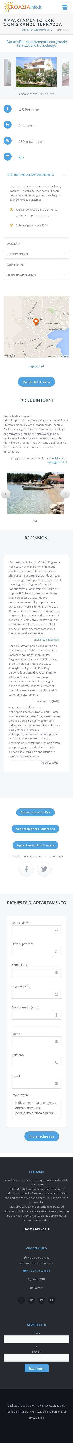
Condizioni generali (18, 1411)
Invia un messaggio (38, 1270)
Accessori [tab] (14, 243)
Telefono (18, 1055)
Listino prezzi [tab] (17, 254)
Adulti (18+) (19, 965)
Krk (21, 157)
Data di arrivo (21, 922)
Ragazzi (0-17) (21, 986)
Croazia (25, 29)
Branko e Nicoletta (47, 639)
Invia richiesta (41, 1136)
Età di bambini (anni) (25, 1007)
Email (36, 1352)
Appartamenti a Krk (35, 812)
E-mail (16, 1076)
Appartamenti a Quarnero (35, 828)
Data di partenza (23, 944)
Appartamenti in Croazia (35, 845)
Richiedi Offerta (36, 382)
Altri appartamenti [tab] (21, 275)
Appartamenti (41, 29)
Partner (38, 1288)
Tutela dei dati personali (49, 1411)
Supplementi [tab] (16, 264)
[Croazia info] (23, 6)
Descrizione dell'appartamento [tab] (30, 174)
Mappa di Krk (36, 366)
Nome (16, 1033)
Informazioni (20, 1095)
